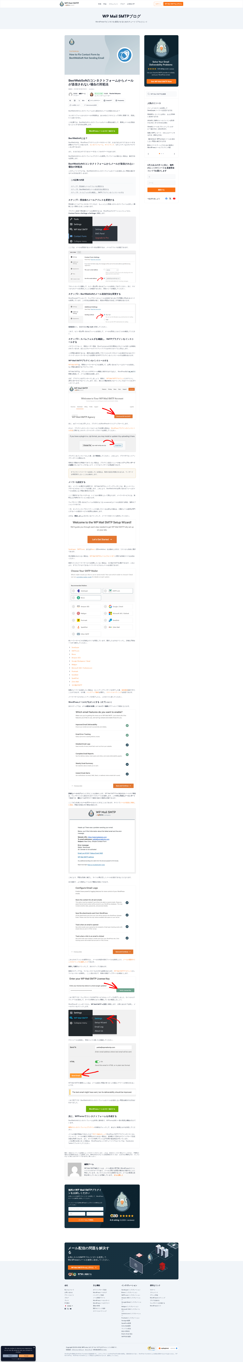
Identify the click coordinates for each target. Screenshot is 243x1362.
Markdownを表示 (91, 105)
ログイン (158, 4)
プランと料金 (154, 1295)
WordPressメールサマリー (101, 1303)
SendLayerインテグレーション (131, 1290)
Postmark (75, 671)
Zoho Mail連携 (126, 1326)
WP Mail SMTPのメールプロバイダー (102, 556)
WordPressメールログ (100, 1292)
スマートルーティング (114, 692)
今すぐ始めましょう (99, 1134)
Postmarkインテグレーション (131, 1318)
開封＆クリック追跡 (99, 1308)
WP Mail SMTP (73, 365)
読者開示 (91, 89)
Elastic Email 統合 (127, 1334)
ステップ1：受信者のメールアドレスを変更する (87, 186)
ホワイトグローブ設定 (100, 1290)
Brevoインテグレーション (129, 1292)
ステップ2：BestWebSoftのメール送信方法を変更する (90, 189)
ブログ (122, 4)
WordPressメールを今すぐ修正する (102, 131)
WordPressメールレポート (101, 1300)
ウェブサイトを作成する (157, 1303)
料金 (105, 4)
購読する (161, 190)
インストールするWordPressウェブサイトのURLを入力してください (85, 1204)
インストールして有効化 (86, 1220)
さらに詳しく (118, 1175)
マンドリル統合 (126, 1328)
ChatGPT (109, 100)
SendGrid (75, 675)
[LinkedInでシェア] (74, 100)
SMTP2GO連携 (126, 1336)
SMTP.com (81, 549)
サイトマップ (109, 145)
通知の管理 (96, 1305)
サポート (152, 1290)
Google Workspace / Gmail (81, 661)
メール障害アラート (99, 1298)
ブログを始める (154, 1300)
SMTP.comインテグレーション (131, 1295)
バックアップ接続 (93, 692)
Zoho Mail (75, 682)
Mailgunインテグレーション (130, 1306)
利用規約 (68, 1349)
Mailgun (74, 664)
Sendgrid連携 (126, 1320)
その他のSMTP (77, 685)
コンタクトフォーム (96, 145)
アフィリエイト (69, 1295)
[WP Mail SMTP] (69, 3)
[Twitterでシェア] (79, 100)
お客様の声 (131, 4)
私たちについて (69, 1290)
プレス (67, 1300)
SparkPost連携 (126, 1323)
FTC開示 (67, 1303)
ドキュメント (113, 4)
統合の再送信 (126, 1331)
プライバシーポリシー (78, 1349)
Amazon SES (76, 658)
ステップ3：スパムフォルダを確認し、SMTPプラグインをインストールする (97, 192)
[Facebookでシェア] (70, 100)
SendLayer (72, 549)
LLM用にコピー (76, 105)
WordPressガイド (155, 1305)
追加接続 (125, 690)
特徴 (99, 4)
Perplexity (121, 100)
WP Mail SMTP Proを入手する (82, 1267)
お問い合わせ (69, 1292)
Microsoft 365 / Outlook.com (82, 668)
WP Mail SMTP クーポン (100, 1349)
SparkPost (75, 678)
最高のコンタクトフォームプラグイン (81, 1127)
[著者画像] (70, 94)
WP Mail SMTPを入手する (173, 4)
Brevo (93, 549)
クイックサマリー (95, 100)
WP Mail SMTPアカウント (115, 378)
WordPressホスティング (157, 1298)
